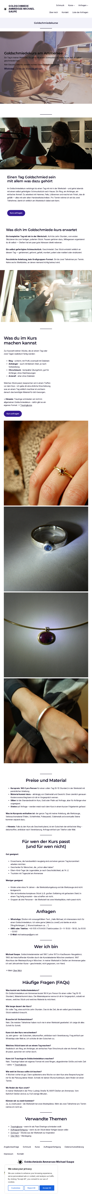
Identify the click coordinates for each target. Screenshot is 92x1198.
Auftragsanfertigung (19, 1130)
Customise (15, 1188)
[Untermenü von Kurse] (74, 5)
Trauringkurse (26, 405)
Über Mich (17, 970)
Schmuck (15, 1133)
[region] (31, 1179)
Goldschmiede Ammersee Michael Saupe (21, 9)
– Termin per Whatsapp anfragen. (23, 68)
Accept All (47, 1188)
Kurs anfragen (16, 213)
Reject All (31, 1188)
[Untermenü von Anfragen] (87, 5)
